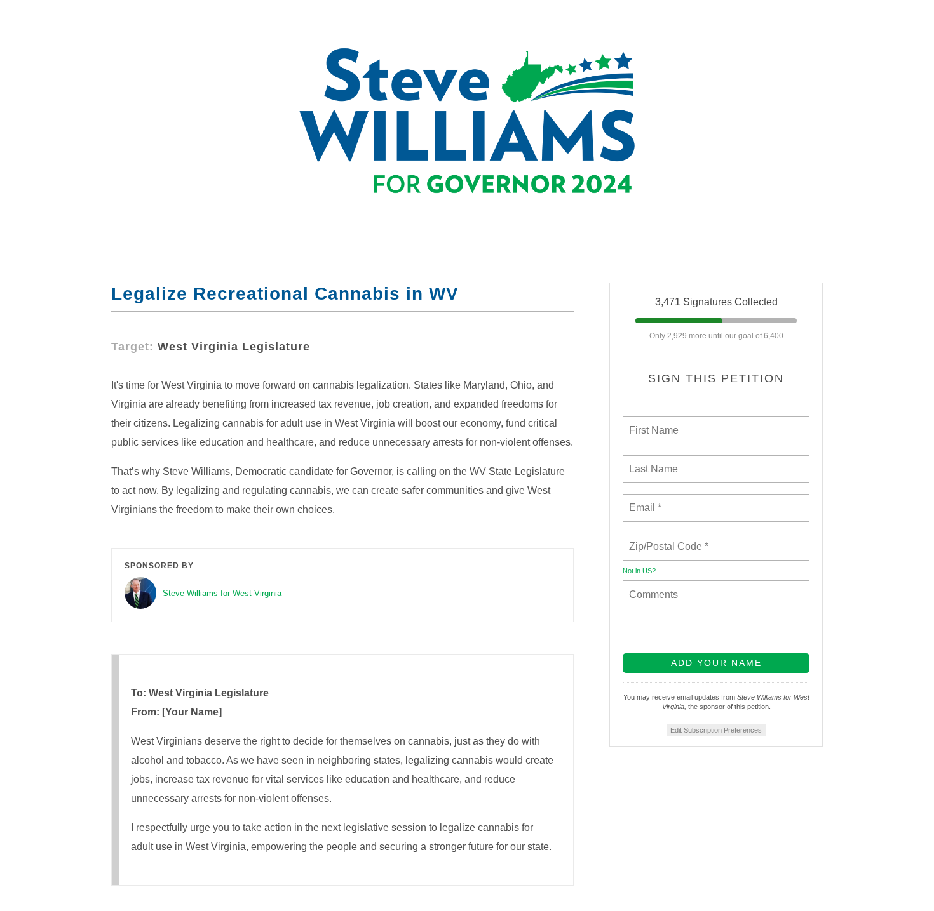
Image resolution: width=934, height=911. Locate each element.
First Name (652, 423)
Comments (651, 586)
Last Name (651, 461)
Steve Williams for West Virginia (222, 593)
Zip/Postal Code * (666, 539)
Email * (644, 500)
